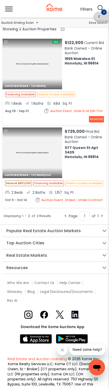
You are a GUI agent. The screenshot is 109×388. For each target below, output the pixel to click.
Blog (31, 291)
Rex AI (12, 300)
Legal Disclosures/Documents (66, 291)
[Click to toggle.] (37, 22)
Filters (86, 9)
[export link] (61, 28)
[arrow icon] (99, 16)
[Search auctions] (100, 9)
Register (96, 119)
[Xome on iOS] (38, 338)
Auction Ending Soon (17, 22)
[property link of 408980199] (32, 153)
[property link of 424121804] (32, 64)
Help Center (70, 282)
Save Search (98, 22)
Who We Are (18, 282)
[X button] (60, 315)
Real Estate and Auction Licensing (37, 358)
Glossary (14, 291)
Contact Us (44, 282)
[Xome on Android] (72, 338)
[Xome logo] (54, 7)
